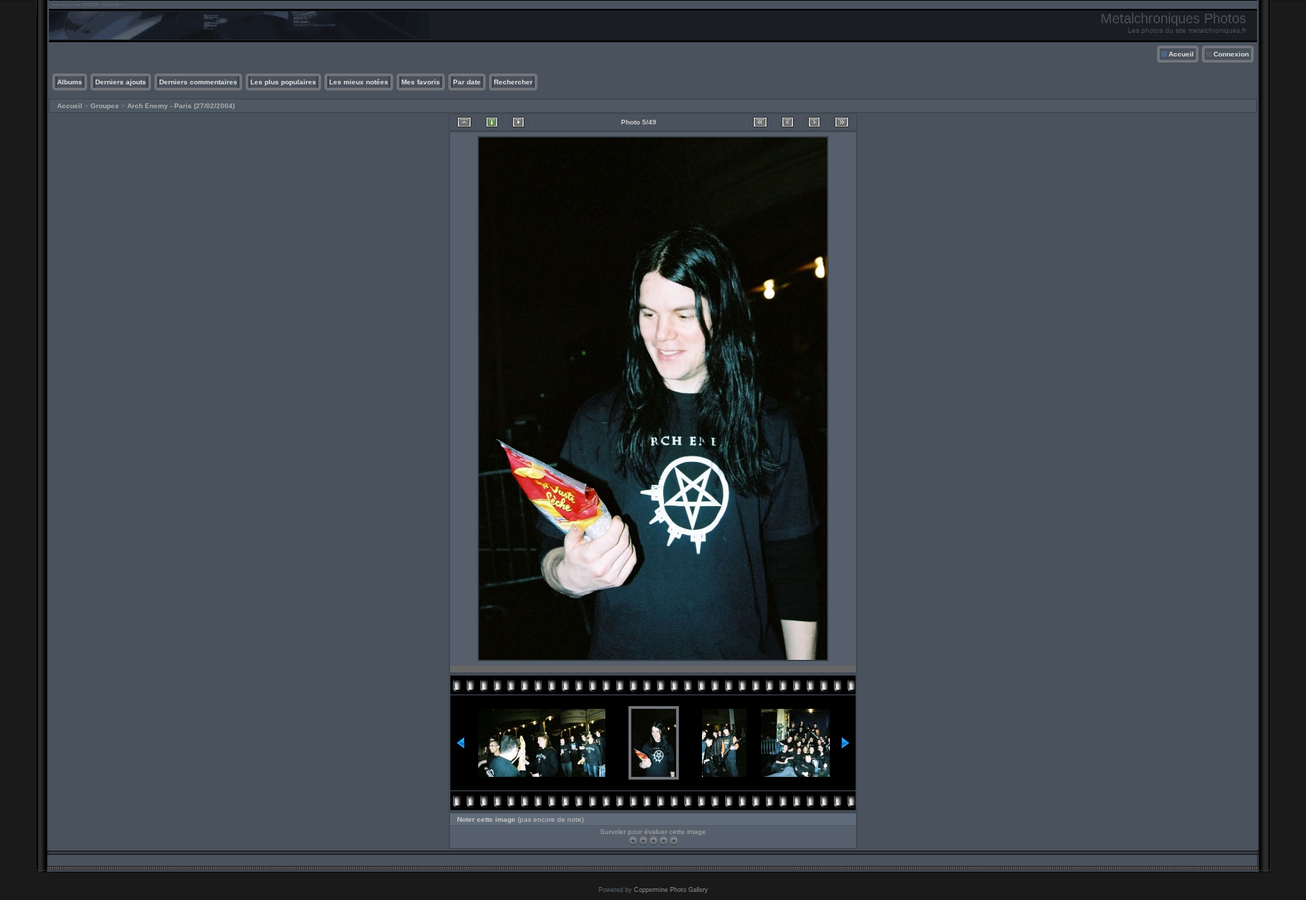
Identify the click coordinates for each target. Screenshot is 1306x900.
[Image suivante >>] (814, 122)
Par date (467, 82)
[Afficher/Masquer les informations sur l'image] (492, 122)
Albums (69, 82)
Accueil (1181, 54)
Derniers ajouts (120, 82)
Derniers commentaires (198, 82)
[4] (663, 840)
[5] (674, 840)
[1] (633, 840)
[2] (643, 840)
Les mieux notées (358, 82)
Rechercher (513, 82)
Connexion (1231, 54)
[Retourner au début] (760, 122)
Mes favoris (420, 82)
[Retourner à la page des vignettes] (464, 122)
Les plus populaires (283, 82)
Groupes (104, 106)
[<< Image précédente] (788, 122)
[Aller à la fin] (842, 122)
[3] (653, 840)
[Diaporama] (518, 122)
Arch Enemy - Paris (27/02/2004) (181, 106)
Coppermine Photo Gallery (671, 889)
